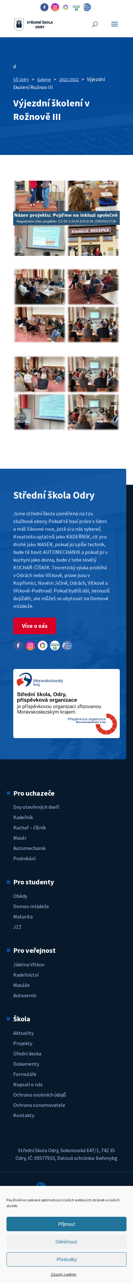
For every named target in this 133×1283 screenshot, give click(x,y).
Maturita (23, 916)
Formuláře (24, 1074)
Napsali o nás (28, 1084)
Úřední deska (27, 1053)
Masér (19, 838)
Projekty (22, 1043)
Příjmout (66, 1224)
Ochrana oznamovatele (39, 1105)
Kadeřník (23, 817)
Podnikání (24, 858)
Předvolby (66, 1259)
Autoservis (24, 995)
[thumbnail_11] (66, 254)
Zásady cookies (63, 1274)
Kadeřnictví (25, 974)
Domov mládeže (31, 906)
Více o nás (34, 625)
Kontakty (23, 1115)
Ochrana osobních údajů (39, 1094)
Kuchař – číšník (29, 827)
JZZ (17, 927)
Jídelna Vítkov (28, 964)
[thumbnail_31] (66, 341)
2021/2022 (69, 79)
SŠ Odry (21, 79)
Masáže (21, 985)
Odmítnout (66, 1242)
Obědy (20, 896)
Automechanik (29, 848)
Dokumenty (26, 1064)
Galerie (44, 79)
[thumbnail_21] (66, 429)
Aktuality (23, 1033)
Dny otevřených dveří (36, 807)
